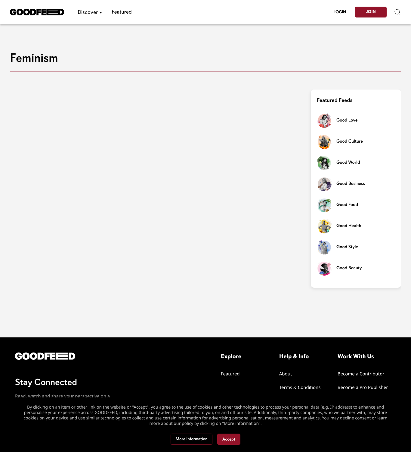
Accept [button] (228, 439)
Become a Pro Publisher (363, 387)
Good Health (348, 226)
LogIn (339, 11)
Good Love (346, 120)
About (285, 374)
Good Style (347, 247)
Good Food (347, 204)
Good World (348, 162)
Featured (122, 12)
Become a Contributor (361, 374)
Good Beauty (349, 268)
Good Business (350, 183)
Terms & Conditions (300, 387)
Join (371, 11)
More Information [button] (192, 439)
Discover (88, 12)
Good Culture (349, 141)
